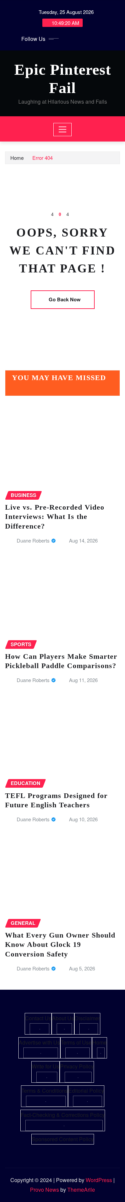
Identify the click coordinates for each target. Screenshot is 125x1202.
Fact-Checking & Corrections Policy (63, 1115)
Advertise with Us (39, 1042)
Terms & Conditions (44, 1090)
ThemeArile (81, 1189)
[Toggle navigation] (62, 129)
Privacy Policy (77, 1066)
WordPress (99, 1180)
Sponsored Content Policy (63, 1139)
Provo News (44, 1189)
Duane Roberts (33, 540)
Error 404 (42, 157)
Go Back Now (65, 299)
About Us (63, 1018)
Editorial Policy (86, 1090)
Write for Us (45, 1066)
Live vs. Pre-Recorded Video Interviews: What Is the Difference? (54, 516)
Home (17, 157)
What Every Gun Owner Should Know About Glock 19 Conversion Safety (60, 944)
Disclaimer (87, 1018)
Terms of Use (76, 1042)
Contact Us (38, 1018)
